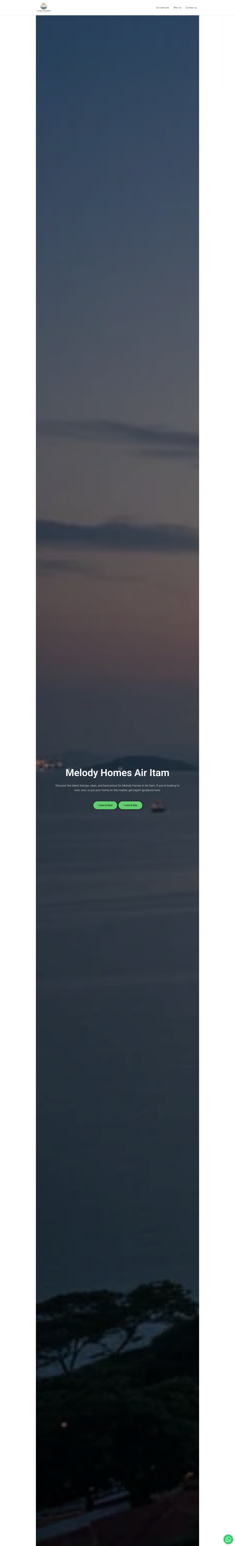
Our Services (162, 7)
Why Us (177, 7)
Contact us (191, 7)
